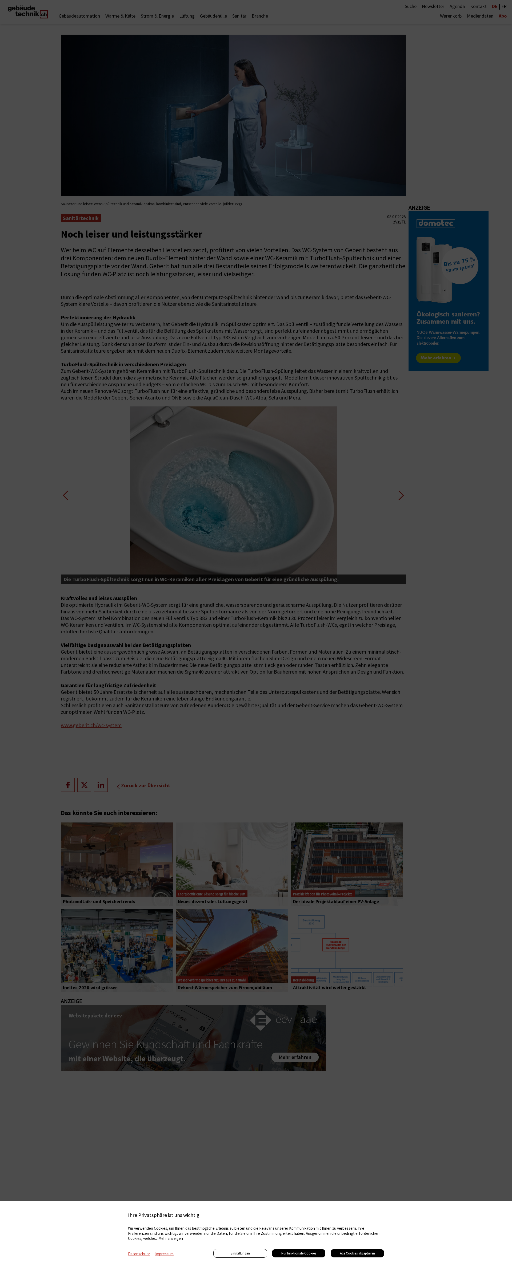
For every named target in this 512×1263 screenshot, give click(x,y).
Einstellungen (240, 1253)
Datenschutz (139, 1253)
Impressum (164, 1253)
